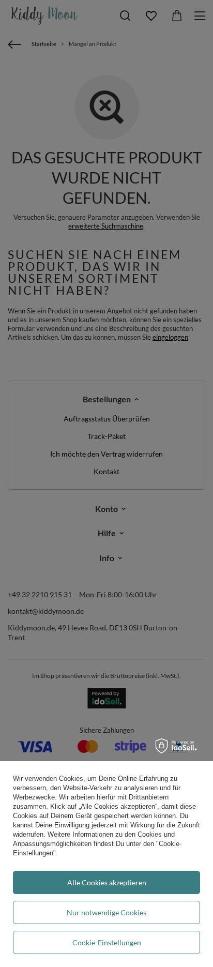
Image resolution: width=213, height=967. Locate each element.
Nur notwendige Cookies (106, 912)
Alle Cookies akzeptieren (106, 882)
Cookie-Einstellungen (106, 942)
